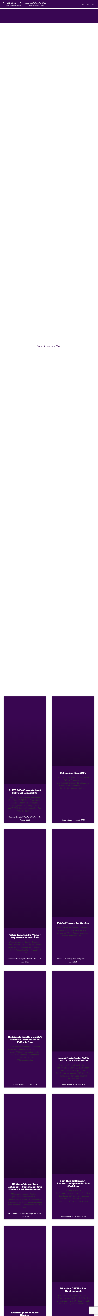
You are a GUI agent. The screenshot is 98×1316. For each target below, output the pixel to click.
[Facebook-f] (82, 4)
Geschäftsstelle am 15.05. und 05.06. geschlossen (73, 1059)
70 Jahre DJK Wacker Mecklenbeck (73, 1290)
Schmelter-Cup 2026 (73, 772)
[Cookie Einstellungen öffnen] (6, 1313)
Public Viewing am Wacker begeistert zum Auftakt (25, 936)
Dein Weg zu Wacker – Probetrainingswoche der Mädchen (73, 1183)
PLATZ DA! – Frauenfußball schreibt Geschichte (25, 791)
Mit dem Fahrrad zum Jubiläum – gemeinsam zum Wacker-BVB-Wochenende (25, 1187)
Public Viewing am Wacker (73, 923)
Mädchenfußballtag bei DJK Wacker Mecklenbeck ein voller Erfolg (25, 1039)
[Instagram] (87, 4)
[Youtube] (92, 4)
